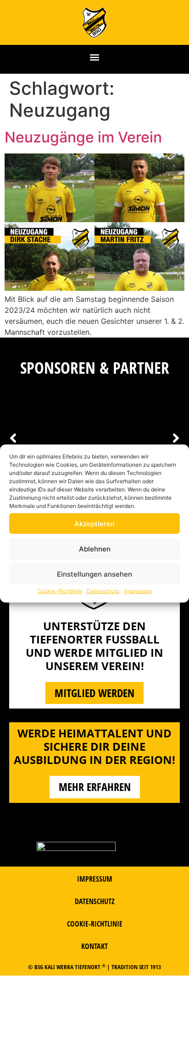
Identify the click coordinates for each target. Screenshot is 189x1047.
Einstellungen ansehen (94, 573)
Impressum (138, 591)
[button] (94, 57)
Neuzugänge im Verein (83, 137)
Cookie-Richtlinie (59, 591)
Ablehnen (95, 548)
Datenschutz (103, 591)
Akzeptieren (94, 523)
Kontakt (94, 946)
